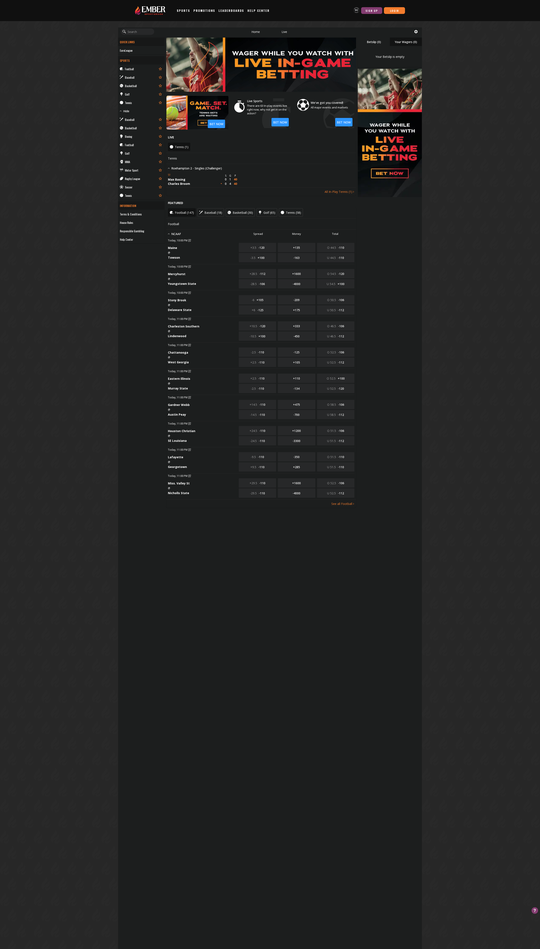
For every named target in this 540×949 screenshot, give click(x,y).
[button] (255, 31)
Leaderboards (231, 10)
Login (394, 10)
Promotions (204, 10)
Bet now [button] (280, 122)
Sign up (372, 10)
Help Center (258, 10)
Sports (183, 10)
